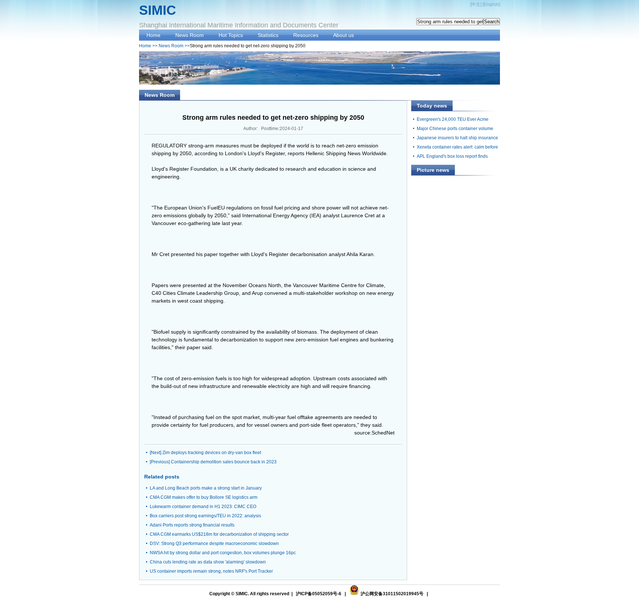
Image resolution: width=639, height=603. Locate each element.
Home (153, 35)
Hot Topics (231, 35)
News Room (189, 35)
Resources (305, 35)
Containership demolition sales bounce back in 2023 (224, 461)
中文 (475, 4)
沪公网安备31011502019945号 (392, 593)
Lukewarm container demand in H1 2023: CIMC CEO (203, 506)
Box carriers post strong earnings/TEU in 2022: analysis (205, 515)
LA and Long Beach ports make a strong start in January (206, 488)
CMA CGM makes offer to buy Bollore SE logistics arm (203, 497)
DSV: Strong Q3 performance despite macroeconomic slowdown (214, 543)
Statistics (268, 35)
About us (343, 35)
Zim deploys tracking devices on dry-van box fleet (211, 452)
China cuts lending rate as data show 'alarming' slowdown (208, 562)
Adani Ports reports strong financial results (192, 525)
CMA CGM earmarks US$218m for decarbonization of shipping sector (219, 534)
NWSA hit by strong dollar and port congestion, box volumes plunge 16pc (223, 552)
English (491, 4)
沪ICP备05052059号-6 (318, 593)
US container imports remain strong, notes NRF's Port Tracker (211, 571)
